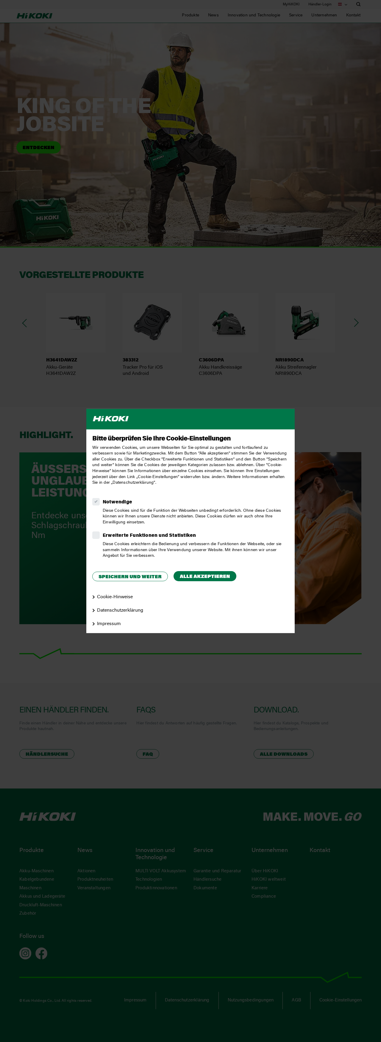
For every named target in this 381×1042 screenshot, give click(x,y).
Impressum (109, 624)
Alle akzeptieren (205, 576)
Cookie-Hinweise (115, 597)
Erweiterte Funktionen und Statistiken (149, 535)
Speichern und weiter (130, 577)
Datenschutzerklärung (120, 610)
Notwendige (117, 502)
